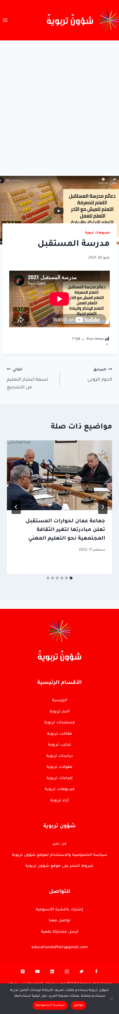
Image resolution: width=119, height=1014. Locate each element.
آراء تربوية (59, 800)
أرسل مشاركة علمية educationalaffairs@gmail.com (59, 940)
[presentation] (59, 475)
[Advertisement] (59, 102)
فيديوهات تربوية (97, 233)
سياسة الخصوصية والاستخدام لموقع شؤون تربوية (59, 855)
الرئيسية (59, 700)
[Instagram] (66, 973)
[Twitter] (81, 973)
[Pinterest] (22, 973)
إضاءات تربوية (59, 778)
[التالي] (16, 507)
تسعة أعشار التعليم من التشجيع (27, 379)
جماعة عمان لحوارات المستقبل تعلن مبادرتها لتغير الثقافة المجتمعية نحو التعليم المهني (65, 530)
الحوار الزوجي (99, 375)
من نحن (59, 844)
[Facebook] (96, 973)
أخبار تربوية (60, 712)
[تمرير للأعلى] (104, 834)
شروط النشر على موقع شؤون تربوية (59, 866)
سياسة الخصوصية (50, 1005)
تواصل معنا (59, 920)
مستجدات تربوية (59, 723)
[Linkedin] (52, 973)
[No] (112, 999)
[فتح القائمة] (5, 20)
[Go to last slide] (102, 507)
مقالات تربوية (59, 734)
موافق (78, 1005)
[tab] (71, 578)
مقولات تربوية (59, 767)
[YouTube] (37, 973)
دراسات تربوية (59, 756)
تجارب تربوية (59, 745)
